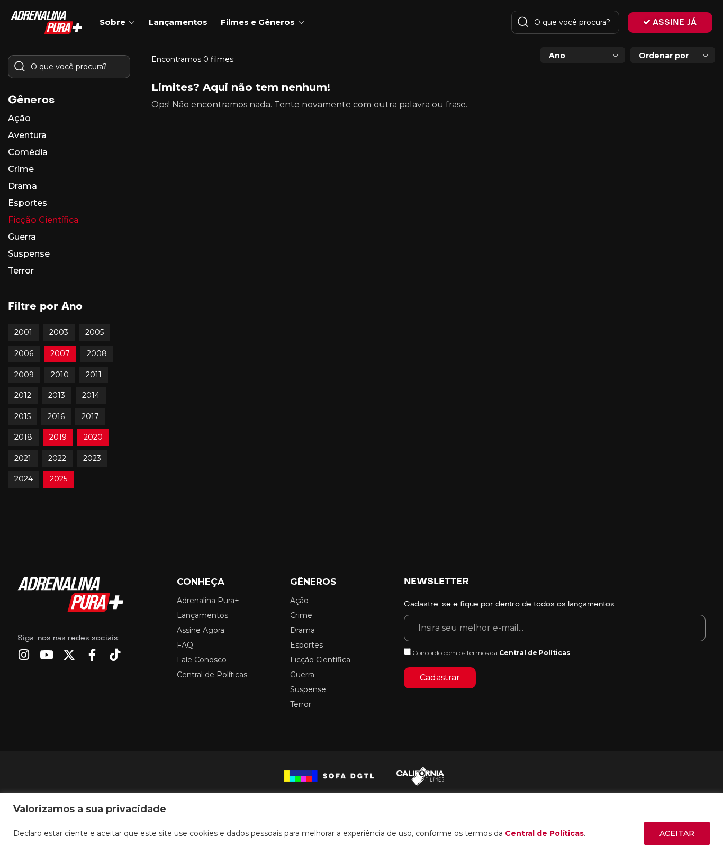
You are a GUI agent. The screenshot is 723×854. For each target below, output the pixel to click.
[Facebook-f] (92, 655)
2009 (24, 374)
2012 (22, 395)
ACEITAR (676, 833)
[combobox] (582, 55)
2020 (93, 437)
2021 (22, 458)
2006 (23, 353)
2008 (97, 353)
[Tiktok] (115, 655)
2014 (91, 395)
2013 (56, 395)
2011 (94, 374)
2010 (60, 374)
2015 (22, 416)
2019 (58, 437)
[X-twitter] (69, 655)
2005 (94, 332)
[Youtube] (46, 655)
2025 (58, 479)
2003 (58, 332)
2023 (92, 458)
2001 (23, 332)
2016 (56, 416)
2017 (90, 416)
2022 (57, 458)
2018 (23, 437)
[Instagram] (23, 655)
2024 (23, 479)
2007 (60, 353)
